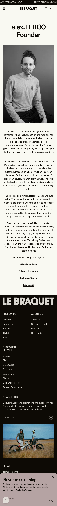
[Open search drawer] (46, 8)
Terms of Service (11, 471)
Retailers (35, 328)
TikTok (6, 333)
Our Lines (7, 369)
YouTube (7, 328)
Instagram (7, 324)
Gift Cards (36, 333)
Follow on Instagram (28, 271)
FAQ (5, 360)
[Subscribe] (50, 499)
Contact (7, 356)
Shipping (7, 378)
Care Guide (8, 364)
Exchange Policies (12, 382)
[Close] (52, 476)
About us (35, 319)
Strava (6, 337)
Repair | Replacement (13, 387)
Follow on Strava (28, 278)
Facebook (8, 319)
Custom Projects (39, 324)
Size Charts (8, 374)
